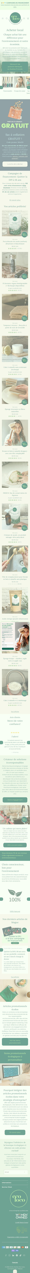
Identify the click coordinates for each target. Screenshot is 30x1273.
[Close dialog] (28, 623)
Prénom (3, 641)
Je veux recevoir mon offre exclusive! (8, 648)
